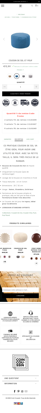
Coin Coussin (15, 398)
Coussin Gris (27, 213)
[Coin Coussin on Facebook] (14, 392)
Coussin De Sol (16, 213)
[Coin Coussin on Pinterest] (18, 392)
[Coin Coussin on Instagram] (22, 392)
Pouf (34, 213)
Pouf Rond (6, 215)
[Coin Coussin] (20, 7)
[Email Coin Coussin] (26, 392)
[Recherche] (32, 6)
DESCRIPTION (19, 139)
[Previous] (4, 39)
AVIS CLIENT (30, 139)
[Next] (37, 39)
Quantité (20, 82)
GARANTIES (7, 139)
